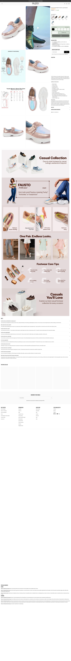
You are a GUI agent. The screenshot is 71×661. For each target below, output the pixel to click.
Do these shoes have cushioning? (6, 336)
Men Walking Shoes (7, 591)
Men (36, 412)
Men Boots (12, 590)
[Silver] (66, 17)
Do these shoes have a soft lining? (6, 347)
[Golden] (59, 17)
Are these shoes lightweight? (5, 332)
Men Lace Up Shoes (25, 590)
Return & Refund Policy (21, 417)
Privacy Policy (20, 415)
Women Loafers (29, 599)
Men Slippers (61, 590)
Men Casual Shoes (13, 588)
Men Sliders (65, 590)
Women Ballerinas (14, 599)
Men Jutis (29, 590)
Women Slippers (49, 599)
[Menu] (2, 4)
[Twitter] (59, 413)
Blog (19, 412)
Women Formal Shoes (27, 597)
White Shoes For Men (31, 593)
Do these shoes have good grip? (6, 351)
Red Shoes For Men (37, 593)
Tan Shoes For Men (49, 593)
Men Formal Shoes (24, 588)
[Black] (56, 17)
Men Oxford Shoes (52, 590)
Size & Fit (52, 107)
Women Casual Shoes (14, 597)
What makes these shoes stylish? (6, 324)
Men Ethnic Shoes (18, 588)
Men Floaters (20, 590)
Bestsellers (37, 410)
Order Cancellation (4, 412)
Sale (36, 417)
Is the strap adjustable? (4, 340)
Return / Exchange (4, 410)
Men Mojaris (42, 590)
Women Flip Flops (24, 599)
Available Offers (54, 40)
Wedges (22, 603)
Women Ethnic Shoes (21, 597)
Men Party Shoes (29, 588)
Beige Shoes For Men (43, 593)
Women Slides (44, 599)
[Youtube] (57, 413)
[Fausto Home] (35, 4)
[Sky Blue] (52, 22)
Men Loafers (33, 590)
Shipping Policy (20, 425)
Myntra (55, 410)
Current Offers (3, 417)
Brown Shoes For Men (18, 593)
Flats (12, 603)
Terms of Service (20, 422)
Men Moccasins (37, 590)
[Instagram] (55, 413)
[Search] (65, 4)
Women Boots (19, 599)
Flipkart (55, 412)
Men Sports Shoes (35, 588)
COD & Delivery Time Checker (5, 415)
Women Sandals (39, 599)
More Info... (66, 54)
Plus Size (37, 415)
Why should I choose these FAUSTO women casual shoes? (10, 355)
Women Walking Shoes (65, 599)
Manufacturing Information (55, 109)
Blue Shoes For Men (62, 593)
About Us (19, 410)
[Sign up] (51, 398)
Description (53, 57)
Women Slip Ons (54, 599)
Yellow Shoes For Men (56, 593)
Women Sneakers (59, 599)
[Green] (62, 17)
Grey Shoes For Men (25, 593)
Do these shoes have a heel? (5, 328)
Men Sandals (57, 590)
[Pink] (52, 17)
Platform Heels (18, 603)
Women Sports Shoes (40, 597)
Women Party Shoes (34, 597)
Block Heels (14, 603)
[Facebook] (54, 413)
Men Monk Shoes (46, 590)
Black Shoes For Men (12, 593)
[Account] (67, 4)
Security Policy (20, 420)
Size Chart (66, 27)
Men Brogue (15, 590)
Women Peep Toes (34, 599)
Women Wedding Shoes (47, 597)
